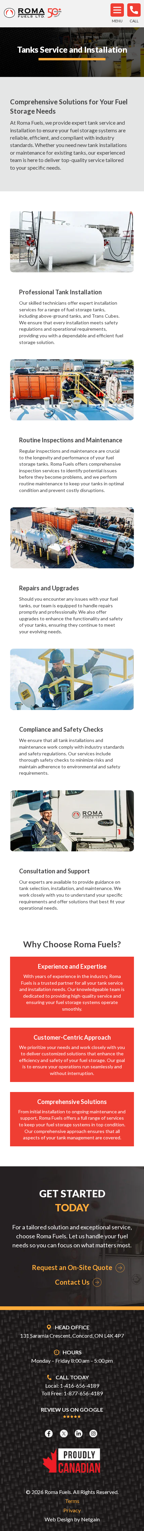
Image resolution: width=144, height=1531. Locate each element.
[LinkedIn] (79, 1433)
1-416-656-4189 (79, 1385)
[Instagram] (94, 1433)
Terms (72, 1501)
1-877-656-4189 (83, 1393)
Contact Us (72, 1282)
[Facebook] (49, 1433)
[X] (64, 1433)
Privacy (72, 1510)
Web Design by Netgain (72, 1519)
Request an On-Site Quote (72, 1267)
